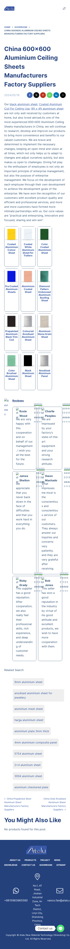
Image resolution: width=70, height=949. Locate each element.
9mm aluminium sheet (28, 682)
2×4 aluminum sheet (27, 765)
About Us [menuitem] (15, 860)
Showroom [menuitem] (45, 865)
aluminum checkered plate (31, 787)
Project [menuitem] (45, 860)
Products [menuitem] (30, 860)
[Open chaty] (60, 928)
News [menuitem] (57, 860)
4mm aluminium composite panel (35, 742)
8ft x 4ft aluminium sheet (47, 108)
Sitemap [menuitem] (61, 865)
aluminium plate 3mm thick (31, 731)
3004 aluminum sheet (28, 776)
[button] (30, 95)
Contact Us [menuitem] (28, 865)
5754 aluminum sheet (28, 753)
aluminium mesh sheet (28, 709)
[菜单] (64, 8)
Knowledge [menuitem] (10, 865)
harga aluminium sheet (28, 720)
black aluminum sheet (24, 104)
